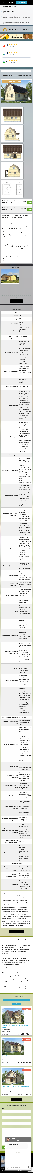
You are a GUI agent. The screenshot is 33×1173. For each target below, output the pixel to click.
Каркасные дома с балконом (10, 1000)
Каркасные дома (12, 71)
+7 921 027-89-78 (7, 2)
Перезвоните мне (21, 2)
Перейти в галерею (16, 301)
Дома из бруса (16, 1099)
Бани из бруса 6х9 (16, 1003)
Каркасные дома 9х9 (24, 1000)
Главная (4, 71)
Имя (3, 1108)
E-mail (3, 1121)
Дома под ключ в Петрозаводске (19, 29)
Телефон (4, 1114)
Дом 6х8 (4, 1056)
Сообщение (4, 1127)
